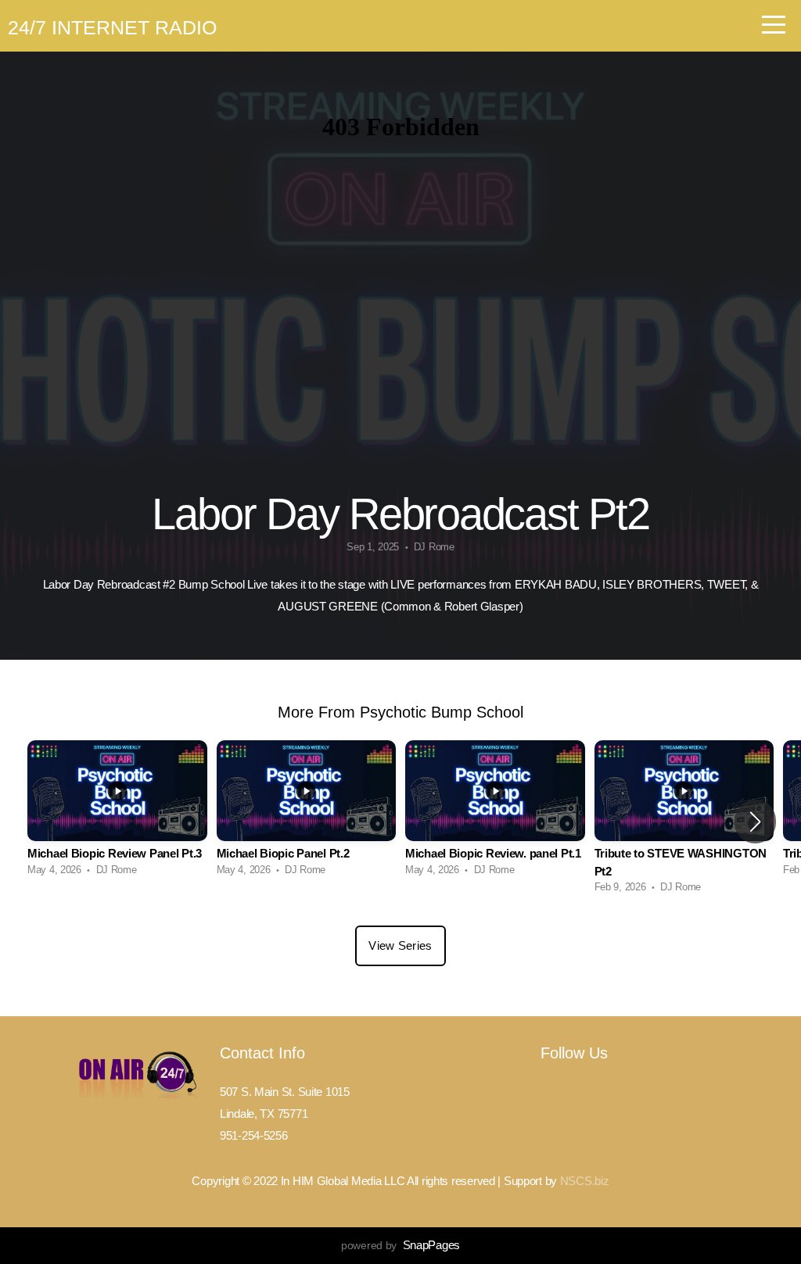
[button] (755, 821)
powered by (400, 1245)
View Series (400, 945)
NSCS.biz (584, 1180)
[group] (117, 812)
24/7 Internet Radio (112, 27)
